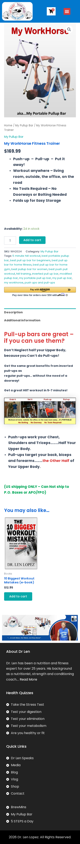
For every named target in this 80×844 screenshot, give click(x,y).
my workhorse (13, 282)
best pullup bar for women (29, 269)
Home (8, 125)
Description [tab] (13, 312)
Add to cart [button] (18, 596)
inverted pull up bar (45, 274)
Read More (28, 679)
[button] (67, 11)
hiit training (23, 274)
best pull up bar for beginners (30, 260)
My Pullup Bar (24, 125)
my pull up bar (62, 278)
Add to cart (32, 240)
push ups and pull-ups (40, 282)
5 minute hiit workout (26, 256)
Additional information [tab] (22, 320)
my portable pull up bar (35, 278)
